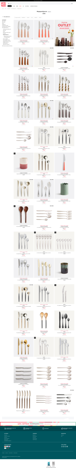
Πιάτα (4, 31)
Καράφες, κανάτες (6, 42)
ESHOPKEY (6, 457)
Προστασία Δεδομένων (6, 438)
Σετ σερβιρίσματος (7, 37)
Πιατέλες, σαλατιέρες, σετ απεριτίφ (7, 30)
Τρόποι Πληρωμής (35, 439)
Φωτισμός (3, 22)
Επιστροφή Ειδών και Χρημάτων (7, 440)
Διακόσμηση (4, 19)
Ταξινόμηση (23, 17)
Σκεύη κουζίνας (5, 43)
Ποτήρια (4, 33)
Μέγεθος (36, 17)
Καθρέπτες (3, 24)
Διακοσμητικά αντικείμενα (6, 26)
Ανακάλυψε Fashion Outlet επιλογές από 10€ (38, 0)
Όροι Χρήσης (5, 437)
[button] (8, 3)
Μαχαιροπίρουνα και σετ (7, 36)
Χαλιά (3, 23)
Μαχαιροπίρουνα (5, 34)
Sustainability (34, 437)
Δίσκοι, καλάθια (5, 38)
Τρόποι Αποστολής (35, 438)
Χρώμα (28, 17)
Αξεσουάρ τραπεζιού (6, 44)
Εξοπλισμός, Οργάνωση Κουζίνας (7, 45)
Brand (40, 17)
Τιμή (31, 17)
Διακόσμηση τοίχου (5, 25)
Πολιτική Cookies (6, 439)
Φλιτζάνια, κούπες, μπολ (7, 32)
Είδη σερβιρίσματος (7, 16)
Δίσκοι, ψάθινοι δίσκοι (6, 39)
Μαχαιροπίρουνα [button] (42, 11)
